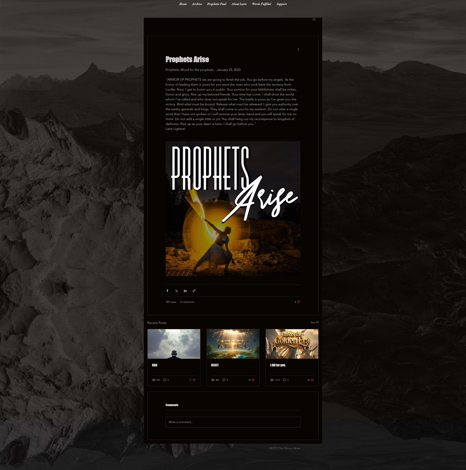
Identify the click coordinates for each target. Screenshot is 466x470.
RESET (215, 365)
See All (315, 322)
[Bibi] (174, 344)
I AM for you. (278, 365)
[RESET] (233, 344)
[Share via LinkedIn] (185, 290)
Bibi (154, 365)
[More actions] (298, 49)
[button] (314, 19)
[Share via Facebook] (167, 290)
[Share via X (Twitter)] (176, 290)
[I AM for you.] (292, 344)
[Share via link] (194, 290)
